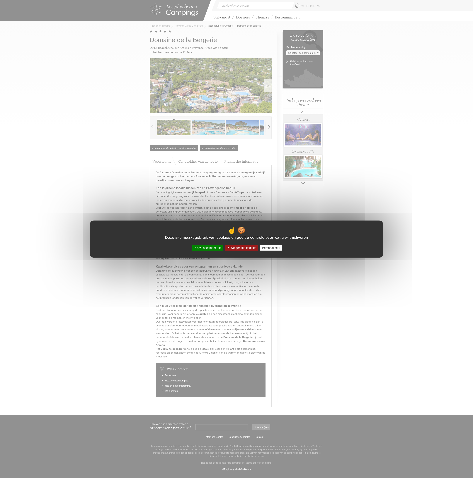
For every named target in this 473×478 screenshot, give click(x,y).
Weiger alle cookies (243, 247)
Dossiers (243, 17)
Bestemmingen (287, 17)
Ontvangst (221, 17)
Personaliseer (271, 247)
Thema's (262, 17)
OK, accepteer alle (209, 247)
